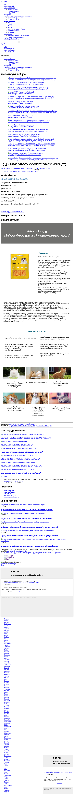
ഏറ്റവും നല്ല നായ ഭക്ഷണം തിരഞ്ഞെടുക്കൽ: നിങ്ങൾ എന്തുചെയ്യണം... (30, 536)
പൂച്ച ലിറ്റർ (11, 12)
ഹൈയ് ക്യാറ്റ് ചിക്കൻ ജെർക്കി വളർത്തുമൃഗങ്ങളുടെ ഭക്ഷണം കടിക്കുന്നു (32, 159)
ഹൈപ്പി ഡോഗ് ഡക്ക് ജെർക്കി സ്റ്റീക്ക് (20, 117)
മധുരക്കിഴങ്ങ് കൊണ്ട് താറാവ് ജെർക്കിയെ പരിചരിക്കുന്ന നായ (28, 122)
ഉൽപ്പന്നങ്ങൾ (9, 48)
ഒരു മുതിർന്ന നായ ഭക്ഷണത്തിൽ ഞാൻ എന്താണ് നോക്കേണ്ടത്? (26, 518)
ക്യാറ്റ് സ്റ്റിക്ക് (27, 552)
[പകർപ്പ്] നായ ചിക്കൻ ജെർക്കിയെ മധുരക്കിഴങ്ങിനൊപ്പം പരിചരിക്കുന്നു (31, 79)
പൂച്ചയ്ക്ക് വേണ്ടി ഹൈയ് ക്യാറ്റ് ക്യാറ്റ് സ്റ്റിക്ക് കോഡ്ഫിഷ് (27, 131)
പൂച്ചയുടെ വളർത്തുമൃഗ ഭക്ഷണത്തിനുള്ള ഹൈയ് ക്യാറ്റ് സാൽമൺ (31, 145)
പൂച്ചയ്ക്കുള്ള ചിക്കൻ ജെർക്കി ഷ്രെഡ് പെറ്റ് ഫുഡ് (24, 155)
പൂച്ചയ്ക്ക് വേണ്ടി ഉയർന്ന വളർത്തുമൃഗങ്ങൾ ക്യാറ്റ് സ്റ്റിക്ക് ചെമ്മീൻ (30, 140)
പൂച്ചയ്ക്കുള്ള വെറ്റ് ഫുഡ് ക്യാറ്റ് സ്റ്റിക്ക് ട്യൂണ (23, 136)
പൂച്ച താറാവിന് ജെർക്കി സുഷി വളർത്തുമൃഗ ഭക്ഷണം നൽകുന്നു (30, 426)
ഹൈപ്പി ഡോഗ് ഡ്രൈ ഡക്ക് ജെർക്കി (20, 126)
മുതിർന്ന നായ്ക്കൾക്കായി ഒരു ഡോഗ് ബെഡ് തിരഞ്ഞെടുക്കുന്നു (27, 510)
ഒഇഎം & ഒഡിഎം (10, 21)
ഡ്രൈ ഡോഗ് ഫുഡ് (15, 19)
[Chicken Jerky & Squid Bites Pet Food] (17, 455)
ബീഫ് (10, 26)
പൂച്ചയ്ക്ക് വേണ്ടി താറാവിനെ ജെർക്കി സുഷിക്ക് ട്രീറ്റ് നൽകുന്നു (26, 438)
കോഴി (10, 22)
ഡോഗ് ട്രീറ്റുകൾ (6, 552)
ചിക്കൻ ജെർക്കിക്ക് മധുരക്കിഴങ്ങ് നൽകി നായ (23, 108)
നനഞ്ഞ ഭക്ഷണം (13, 11)
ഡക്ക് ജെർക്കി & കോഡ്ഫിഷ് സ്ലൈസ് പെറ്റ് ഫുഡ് (21, 452)
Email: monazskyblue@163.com (13, 481)
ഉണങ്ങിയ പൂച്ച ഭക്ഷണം (16, 17)
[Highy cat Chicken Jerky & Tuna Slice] (18, 462)
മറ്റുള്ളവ (11, 32)
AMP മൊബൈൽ (21, 551)
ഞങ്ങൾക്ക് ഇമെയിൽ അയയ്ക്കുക (12, 212)
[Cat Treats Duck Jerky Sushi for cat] (22, 434)
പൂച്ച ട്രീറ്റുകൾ (13, 9)
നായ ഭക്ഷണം (47, 552)
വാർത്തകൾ (8, 34)
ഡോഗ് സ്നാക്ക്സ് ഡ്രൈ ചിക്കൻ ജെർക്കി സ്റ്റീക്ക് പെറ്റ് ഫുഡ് (27, 89)
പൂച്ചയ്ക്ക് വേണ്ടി (9, 8)
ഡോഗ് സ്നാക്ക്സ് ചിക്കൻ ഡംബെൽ (20, 103)
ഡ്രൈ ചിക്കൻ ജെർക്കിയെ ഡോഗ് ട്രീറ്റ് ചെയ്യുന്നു (25, 84)
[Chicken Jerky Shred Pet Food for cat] (18, 469)
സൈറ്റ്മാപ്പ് (11, 551)
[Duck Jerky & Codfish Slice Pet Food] (19, 448)
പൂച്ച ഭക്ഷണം (17, 552)
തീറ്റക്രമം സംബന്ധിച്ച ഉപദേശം (18, 35)
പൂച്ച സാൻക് (57, 552)
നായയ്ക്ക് (7, 14)
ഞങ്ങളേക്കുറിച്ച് (9, 6)
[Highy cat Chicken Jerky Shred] (14, 441)
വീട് (5, 4)
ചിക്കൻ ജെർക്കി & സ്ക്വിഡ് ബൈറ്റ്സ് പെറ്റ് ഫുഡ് (20, 459)
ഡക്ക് (10, 24)
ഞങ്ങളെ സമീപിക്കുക (11, 39)
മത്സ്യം (10, 27)
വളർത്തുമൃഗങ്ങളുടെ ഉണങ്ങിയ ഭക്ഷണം (18, 16)
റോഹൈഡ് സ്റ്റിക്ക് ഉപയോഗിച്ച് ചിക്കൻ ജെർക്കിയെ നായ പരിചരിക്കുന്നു (32, 112)
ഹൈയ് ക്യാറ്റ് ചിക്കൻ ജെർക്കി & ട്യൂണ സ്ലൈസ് (21, 466)
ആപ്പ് (2, 565)
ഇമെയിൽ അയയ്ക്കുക (8, 564)
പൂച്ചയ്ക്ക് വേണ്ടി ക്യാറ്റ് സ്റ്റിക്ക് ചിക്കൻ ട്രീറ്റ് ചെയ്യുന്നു (26, 150)
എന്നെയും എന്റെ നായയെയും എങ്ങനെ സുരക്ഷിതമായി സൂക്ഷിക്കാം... (29, 546)
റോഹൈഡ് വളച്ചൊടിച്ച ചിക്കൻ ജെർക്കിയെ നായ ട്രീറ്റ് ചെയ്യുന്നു (30, 98)
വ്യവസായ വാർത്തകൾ (16, 37)
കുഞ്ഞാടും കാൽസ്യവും (16, 29)
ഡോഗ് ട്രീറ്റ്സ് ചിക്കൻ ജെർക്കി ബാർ (20, 93)
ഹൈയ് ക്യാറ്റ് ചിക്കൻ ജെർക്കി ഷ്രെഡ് (22, 424)
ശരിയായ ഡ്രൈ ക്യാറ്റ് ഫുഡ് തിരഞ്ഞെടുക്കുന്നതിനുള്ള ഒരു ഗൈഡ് (29, 527)
